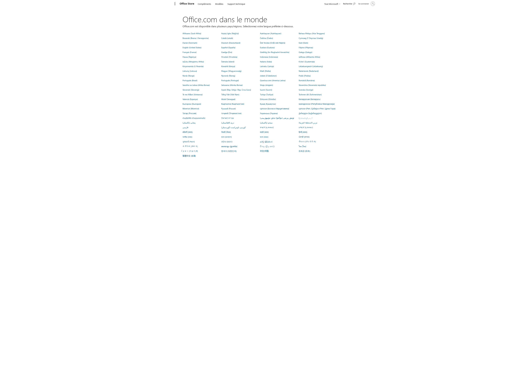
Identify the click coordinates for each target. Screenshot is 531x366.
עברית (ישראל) (227, 118)
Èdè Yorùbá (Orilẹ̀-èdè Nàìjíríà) (272, 42)
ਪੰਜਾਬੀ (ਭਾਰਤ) (304, 136)
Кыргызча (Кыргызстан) (232, 103)
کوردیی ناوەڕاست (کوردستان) (233, 127)
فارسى (185, 127)
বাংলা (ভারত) (264, 136)
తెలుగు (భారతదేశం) (307, 141)
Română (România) (307, 80)
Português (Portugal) (230, 80)
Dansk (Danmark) (190, 42)
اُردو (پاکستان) (306, 118)
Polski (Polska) (305, 75)
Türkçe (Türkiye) (266, 94)
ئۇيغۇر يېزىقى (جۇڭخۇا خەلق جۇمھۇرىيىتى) (277, 118)
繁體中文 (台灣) (189, 155)
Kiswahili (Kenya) (228, 66)
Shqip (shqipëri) (266, 85)
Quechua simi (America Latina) (273, 80)
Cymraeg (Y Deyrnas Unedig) (311, 38)
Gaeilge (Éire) (226, 52)
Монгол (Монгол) (191, 108)
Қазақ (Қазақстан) (268, 103)
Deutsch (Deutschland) (230, 42)
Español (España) (228, 47)
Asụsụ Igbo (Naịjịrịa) (230, 33)
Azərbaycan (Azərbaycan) (270, 33)
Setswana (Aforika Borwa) (232, 85)
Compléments (204, 3)
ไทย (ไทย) (302, 146)
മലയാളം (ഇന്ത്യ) (229, 146)
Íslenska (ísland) (227, 61)
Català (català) (227, 38)
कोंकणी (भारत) (187, 132)
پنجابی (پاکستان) (189, 122)
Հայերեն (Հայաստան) (194, 118)
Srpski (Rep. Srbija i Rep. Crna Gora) (236, 89)
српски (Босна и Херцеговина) (274, 108)
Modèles (219, 3)
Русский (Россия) (228, 108)
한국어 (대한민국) (228, 151)
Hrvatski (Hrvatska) (229, 56)
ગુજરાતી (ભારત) (189, 141)
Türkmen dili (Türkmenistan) (310, 94)
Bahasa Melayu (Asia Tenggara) (312, 33)
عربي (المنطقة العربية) (308, 122)
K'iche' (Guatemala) (307, 61)
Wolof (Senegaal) (228, 99)
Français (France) (189, 52)
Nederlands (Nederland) (309, 71)
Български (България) (192, 103)
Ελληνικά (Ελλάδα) (268, 99)
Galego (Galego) (305, 52)
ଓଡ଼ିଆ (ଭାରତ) (226, 141)
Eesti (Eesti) (303, 42)
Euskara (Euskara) (267, 47)
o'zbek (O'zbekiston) (268, 75)
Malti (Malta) (265, 71)
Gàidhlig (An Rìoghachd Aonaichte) (274, 52)
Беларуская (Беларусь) (309, 99)
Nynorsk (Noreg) (228, 75)
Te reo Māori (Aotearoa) (193, 94)
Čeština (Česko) (266, 38)
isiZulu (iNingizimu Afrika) (193, 61)
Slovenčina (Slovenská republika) (312, 85)
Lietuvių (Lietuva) (190, 71)
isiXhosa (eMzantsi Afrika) (309, 56)
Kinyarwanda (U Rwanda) (193, 66)
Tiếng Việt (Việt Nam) (230, 94)
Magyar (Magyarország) (231, 71)
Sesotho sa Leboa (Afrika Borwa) (196, 85)
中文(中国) (264, 151)
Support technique (236, 3)
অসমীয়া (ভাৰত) (187, 136)
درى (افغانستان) (227, 122)
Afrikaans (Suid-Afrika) (192, 33)
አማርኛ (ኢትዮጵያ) (306, 127)
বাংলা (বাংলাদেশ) (226, 136)
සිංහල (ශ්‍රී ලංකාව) (267, 146)
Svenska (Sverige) (306, 89)
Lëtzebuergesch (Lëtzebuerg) (311, 66)
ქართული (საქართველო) (310, 113)
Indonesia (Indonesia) (269, 56)
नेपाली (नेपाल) (226, 132)
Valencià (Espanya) (190, 99)
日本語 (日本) (304, 151)
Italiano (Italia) (266, 61)
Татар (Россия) (189, 113)
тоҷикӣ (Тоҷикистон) (231, 113)
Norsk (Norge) (188, 75)
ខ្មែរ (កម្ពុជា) (190, 151)
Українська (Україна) (269, 113)
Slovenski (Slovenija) (191, 89)
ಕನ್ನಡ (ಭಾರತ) (190, 146)
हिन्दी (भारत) (303, 132)
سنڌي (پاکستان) (266, 122)
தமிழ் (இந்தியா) (266, 141)
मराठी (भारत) (264, 132)
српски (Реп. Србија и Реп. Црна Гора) (317, 108)
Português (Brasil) (190, 80)
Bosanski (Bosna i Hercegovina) (196, 38)
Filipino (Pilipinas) (306, 47)
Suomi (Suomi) (266, 89)
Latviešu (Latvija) (267, 66)
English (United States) (192, 47)
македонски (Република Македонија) (317, 103)
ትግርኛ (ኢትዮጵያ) (267, 127)
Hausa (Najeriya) (189, 56)
